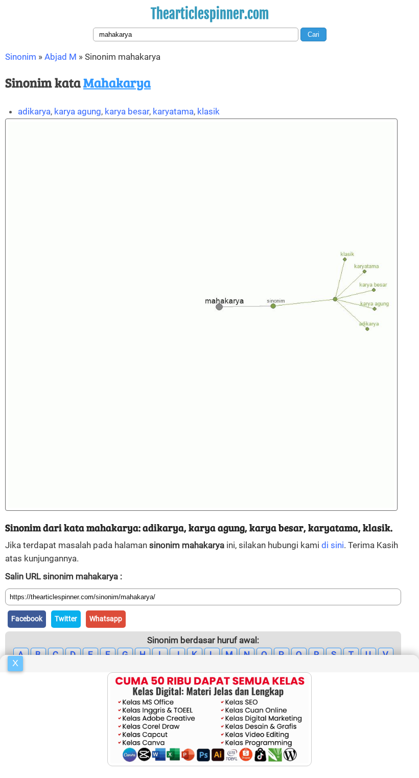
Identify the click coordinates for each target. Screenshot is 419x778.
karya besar (127, 111)
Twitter (66, 619)
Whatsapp (105, 619)
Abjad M (60, 57)
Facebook (26, 619)
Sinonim (20, 57)
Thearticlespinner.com (210, 14)
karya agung (77, 111)
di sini (332, 545)
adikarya (34, 111)
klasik (208, 111)
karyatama (173, 111)
